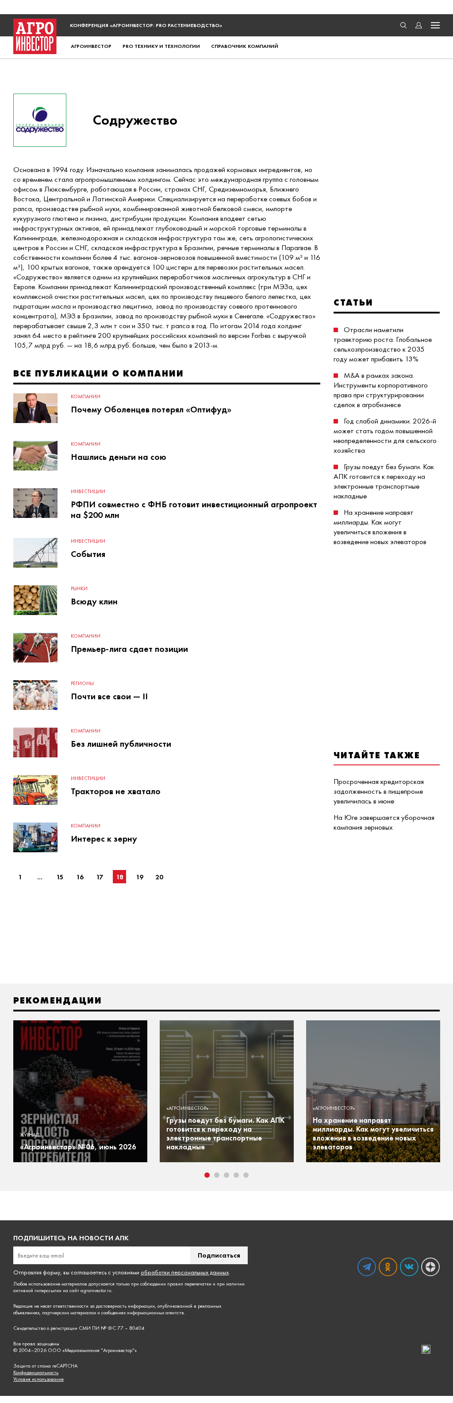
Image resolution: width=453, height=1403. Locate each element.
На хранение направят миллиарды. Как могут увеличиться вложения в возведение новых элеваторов (380, 526)
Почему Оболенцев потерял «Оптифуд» (151, 409)
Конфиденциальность (35, 1372)
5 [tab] (246, 1175)
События (88, 554)
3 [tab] (226, 1175)
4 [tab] (236, 1175)
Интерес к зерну (104, 838)
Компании (85, 396)
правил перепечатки (189, 1283)
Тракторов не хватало (116, 791)
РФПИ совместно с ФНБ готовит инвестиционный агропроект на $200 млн (194, 509)
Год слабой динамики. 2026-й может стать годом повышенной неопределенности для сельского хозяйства (385, 435)
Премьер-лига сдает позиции (129, 648)
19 (139, 877)
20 (159, 877)
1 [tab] (207, 1175)
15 (59, 877)
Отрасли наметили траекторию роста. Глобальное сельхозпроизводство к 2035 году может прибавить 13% (383, 344)
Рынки (79, 588)
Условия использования (38, 1379)
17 (99, 877)
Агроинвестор (91, 46)
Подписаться (219, 1255)
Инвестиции (88, 491)
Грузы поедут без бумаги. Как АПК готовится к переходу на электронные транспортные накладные (384, 481)
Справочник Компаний (244, 46)
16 (80, 877)
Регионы (82, 683)
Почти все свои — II (109, 696)
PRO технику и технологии (161, 46)
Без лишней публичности (121, 743)
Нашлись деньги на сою (118, 456)
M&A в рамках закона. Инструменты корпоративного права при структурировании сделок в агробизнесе (381, 389)
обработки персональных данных (185, 1272)
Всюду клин (94, 601)
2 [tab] (216, 1175)
